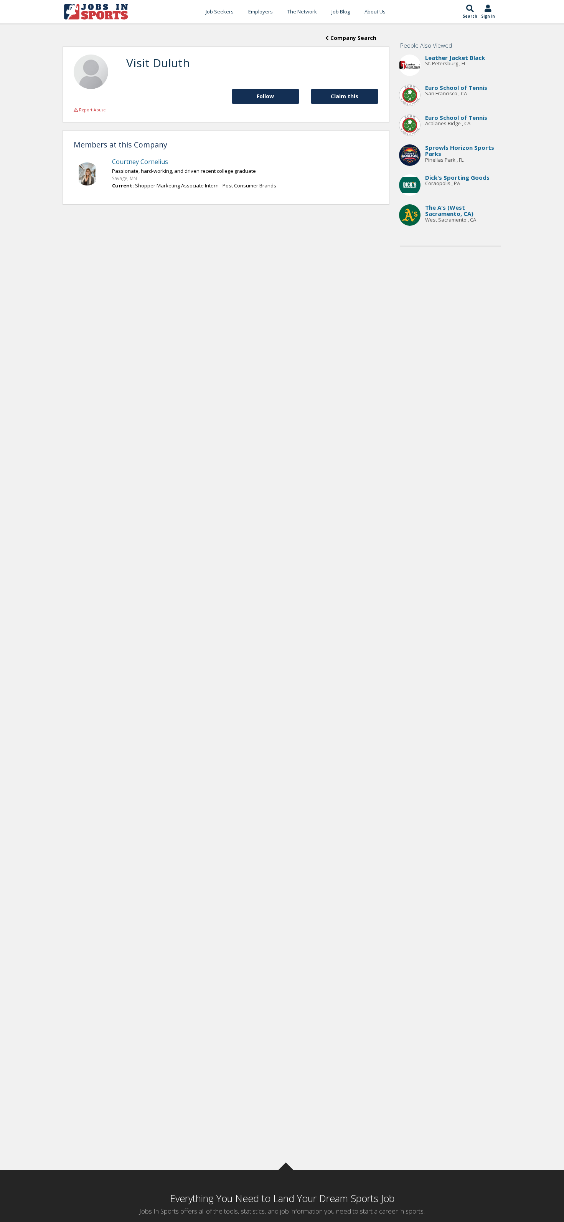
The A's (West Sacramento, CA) (449, 211)
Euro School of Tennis (456, 87)
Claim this (344, 96)
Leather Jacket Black (455, 57)
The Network (302, 11)
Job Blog (340, 11)
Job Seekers (220, 11)
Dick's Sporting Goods (457, 177)
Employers (260, 11)
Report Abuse (92, 110)
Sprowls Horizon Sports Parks (459, 151)
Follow (265, 96)
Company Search (352, 37)
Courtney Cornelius (140, 161)
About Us (375, 11)
